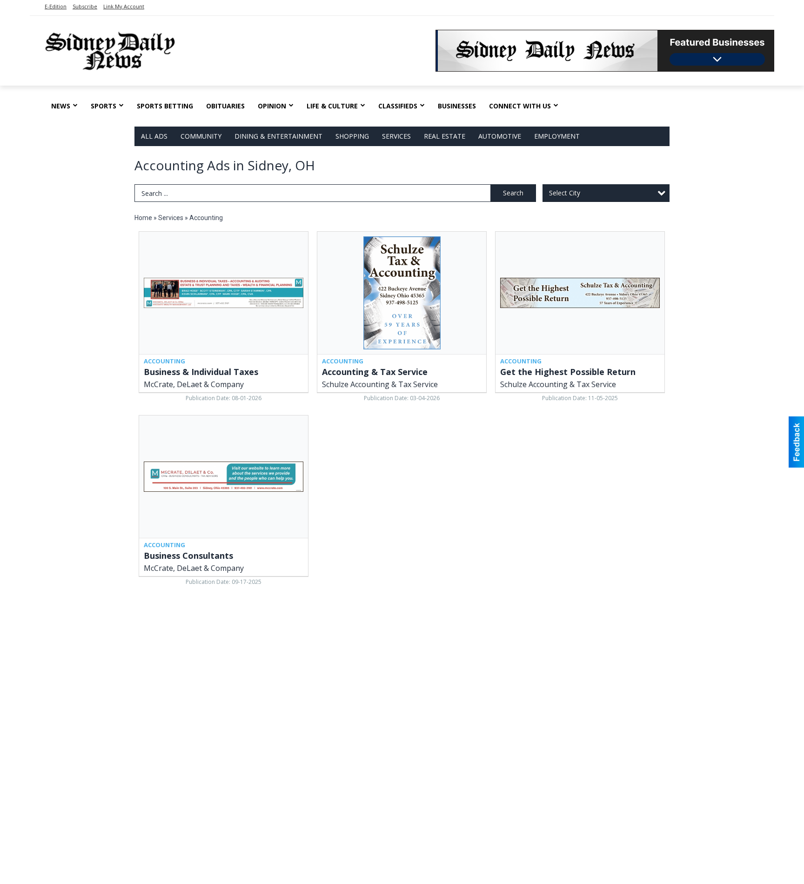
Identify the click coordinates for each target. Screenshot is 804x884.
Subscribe (85, 6)
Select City (564, 192)
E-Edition (56, 6)
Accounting (206, 217)
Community (201, 136)
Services (396, 136)
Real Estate (444, 136)
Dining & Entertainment (278, 136)
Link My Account (123, 6)
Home (143, 217)
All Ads (154, 136)
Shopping (352, 136)
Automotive (499, 136)
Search (513, 192)
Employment (557, 136)
